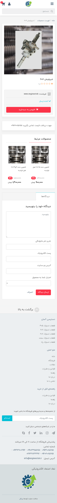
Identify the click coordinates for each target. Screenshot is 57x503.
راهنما (53, 373)
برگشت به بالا (26, 309)
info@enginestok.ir (33, 458)
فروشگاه (51, 360)
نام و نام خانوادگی (43, 241)
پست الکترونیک (44, 253)
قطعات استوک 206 (47, 330)
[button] (5, 4)
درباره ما (52, 377)
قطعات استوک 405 (47, 326)
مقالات (52, 364)
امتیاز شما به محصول (41, 277)
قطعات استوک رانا (48, 342)
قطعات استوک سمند (47, 338)
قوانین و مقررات (48, 369)
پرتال (21, 499)
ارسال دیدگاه (43, 292)
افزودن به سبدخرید (27, 109)
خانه (53, 356)
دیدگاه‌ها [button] (45, 196)
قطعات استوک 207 (47, 334)
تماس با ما (51, 381)
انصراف (30, 292)
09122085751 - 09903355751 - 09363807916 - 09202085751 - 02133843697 (33, 452)
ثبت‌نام (7, 418)
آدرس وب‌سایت (44, 265)
